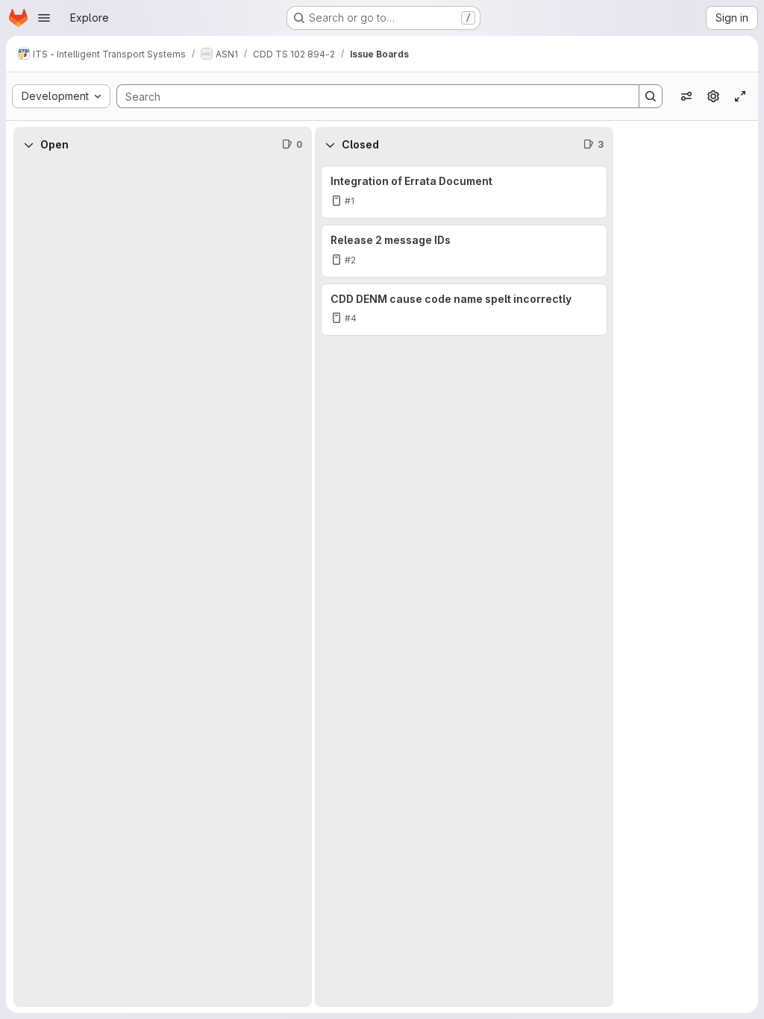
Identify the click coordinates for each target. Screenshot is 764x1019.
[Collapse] (28, 145)
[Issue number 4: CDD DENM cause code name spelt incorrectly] (464, 310)
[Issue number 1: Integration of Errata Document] (464, 192)
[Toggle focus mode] (740, 96)
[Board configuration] (713, 96)
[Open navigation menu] (44, 18)
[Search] (651, 96)
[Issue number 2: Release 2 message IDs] (464, 251)
